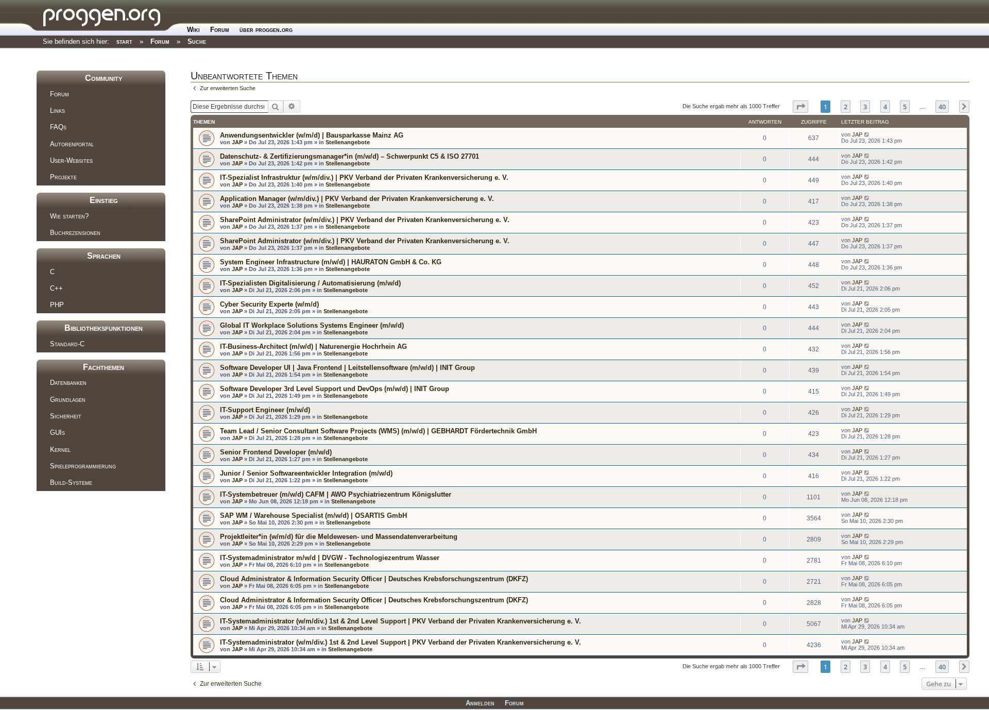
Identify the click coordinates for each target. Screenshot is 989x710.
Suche (196, 41)
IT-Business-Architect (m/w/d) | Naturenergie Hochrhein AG (313, 346)
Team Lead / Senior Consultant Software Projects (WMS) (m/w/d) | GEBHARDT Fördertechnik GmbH (378, 431)
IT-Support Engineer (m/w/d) (265, 410)
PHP (57, 305)
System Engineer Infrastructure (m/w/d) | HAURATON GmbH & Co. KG (330, 262)
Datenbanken (68, 382)
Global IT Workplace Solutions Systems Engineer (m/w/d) (312, 325)
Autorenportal (72, 144)
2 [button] (845, 106)
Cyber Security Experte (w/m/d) (269, 304)
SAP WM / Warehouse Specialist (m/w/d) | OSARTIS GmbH (313, 515)
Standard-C (67, 344)
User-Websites (71, 160)
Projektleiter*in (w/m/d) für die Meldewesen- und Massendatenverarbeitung (338, 536)
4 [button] (885, 106)
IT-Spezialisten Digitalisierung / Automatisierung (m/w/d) (310, 283)
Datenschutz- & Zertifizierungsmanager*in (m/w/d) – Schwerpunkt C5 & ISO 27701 (349, 156)
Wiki (193, 29)
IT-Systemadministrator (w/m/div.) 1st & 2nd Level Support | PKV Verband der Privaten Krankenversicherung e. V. (400, 621)
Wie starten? (69, 216)
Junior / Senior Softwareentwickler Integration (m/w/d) (306, 473)
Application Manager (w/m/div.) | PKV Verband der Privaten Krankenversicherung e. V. (357, 198)
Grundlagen (68, 399)
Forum (219, 29)
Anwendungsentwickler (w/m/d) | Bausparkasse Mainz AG (311, 135)
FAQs (58, 127)
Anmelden (480, 703)
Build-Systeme (71, 482)
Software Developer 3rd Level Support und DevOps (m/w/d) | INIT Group (334, 389)
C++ (56, 288)
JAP (237, 142)
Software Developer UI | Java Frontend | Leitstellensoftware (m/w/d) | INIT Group (347, 367)
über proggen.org (266, 29)
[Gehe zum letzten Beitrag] (867, 134)
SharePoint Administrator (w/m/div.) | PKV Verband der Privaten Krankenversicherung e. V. (364, 220)
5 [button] (905, 106)
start (124, 41)
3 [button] (865, 106)
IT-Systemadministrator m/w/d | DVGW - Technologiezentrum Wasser (329, 558)
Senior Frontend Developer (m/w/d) (276, 452)
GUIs (57, 432)
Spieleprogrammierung (83, 466)
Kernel (60, 449)
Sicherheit (65, 416)
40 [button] (942, 106)
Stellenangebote (348, 142)
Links (57, 110)
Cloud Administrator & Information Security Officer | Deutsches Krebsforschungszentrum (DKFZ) (374, 579)
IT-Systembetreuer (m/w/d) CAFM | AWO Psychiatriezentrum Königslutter (335, 494)
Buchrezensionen (75, 232)
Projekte (63, 177)
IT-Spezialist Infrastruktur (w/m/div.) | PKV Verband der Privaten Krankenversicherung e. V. (364, 177)
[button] (800, 106)
